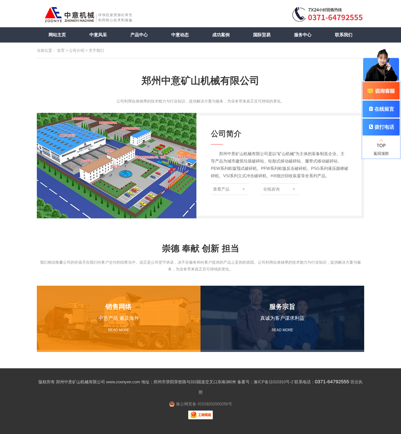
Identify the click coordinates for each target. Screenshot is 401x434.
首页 (61, 50)
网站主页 (57, 34)
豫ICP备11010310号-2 (273, 381)
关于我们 (96, 50)
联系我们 (343, 34)
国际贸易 (262, 34)
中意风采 (98, 34)
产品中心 (139, 34)
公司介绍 (76, 50)
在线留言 (384, 109)
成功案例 (221, 34)
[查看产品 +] (236, 204)
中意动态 (180, 34)
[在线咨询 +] (285, 204)
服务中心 (303, 34)
